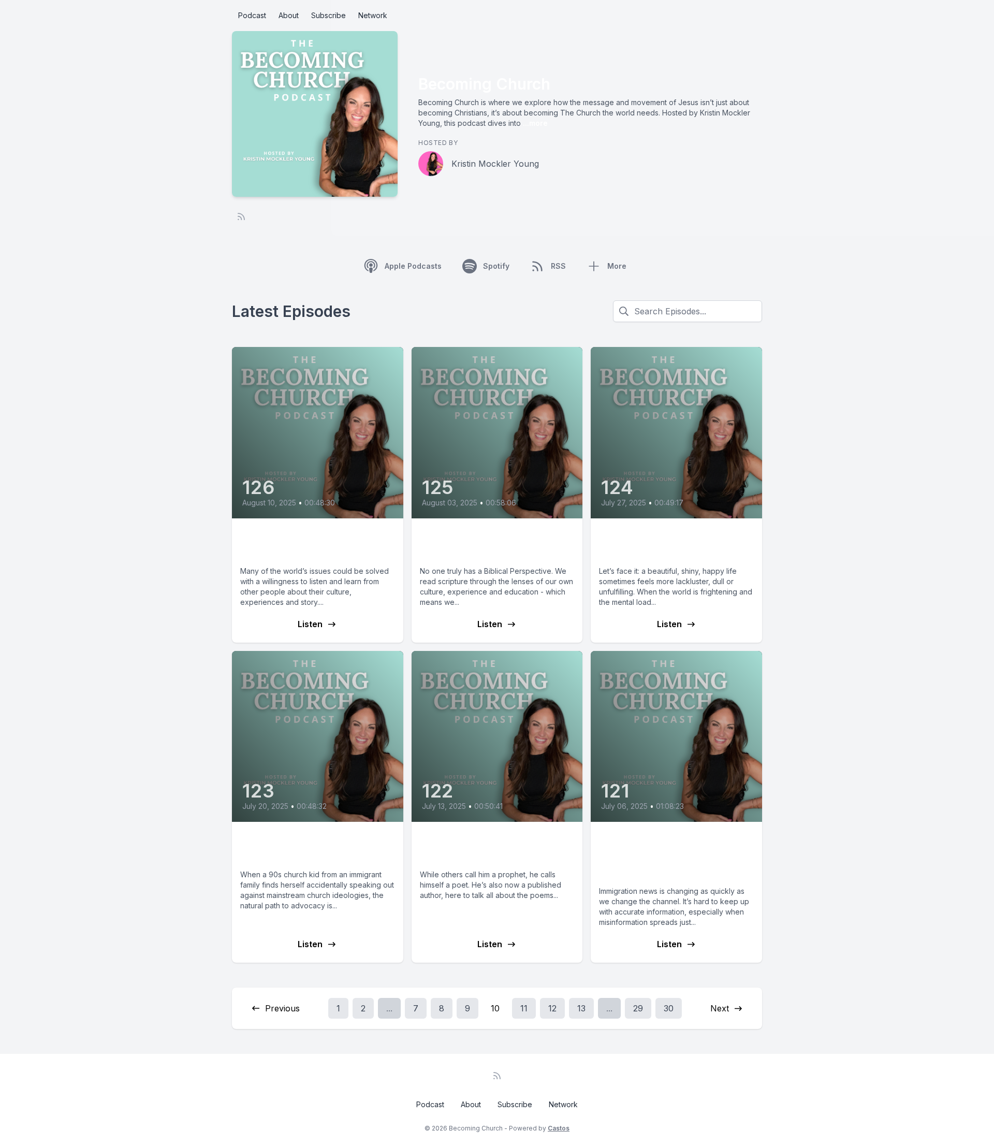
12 (552, 1008)
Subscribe (328, 15)
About (289, 15)
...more (534, 123)
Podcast (252, 15)
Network (372, 15)
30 (669, 1008)
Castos (558, 1128)
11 (524, 1008)
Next (719, 1008)
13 (581, 1008)
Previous (282, 1008)
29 (638, 1008)
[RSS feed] (241, 216)
